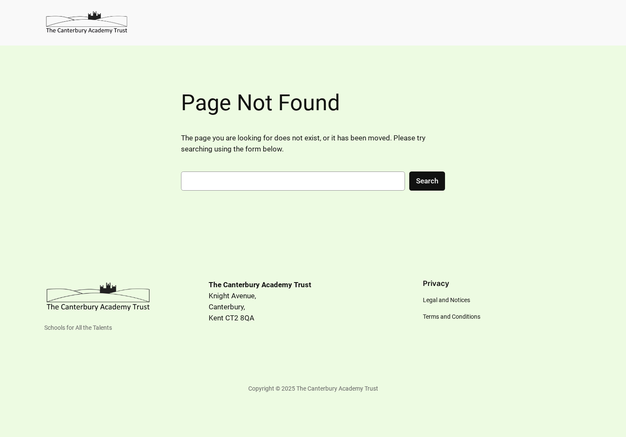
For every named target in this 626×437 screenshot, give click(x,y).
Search (427, 181)
